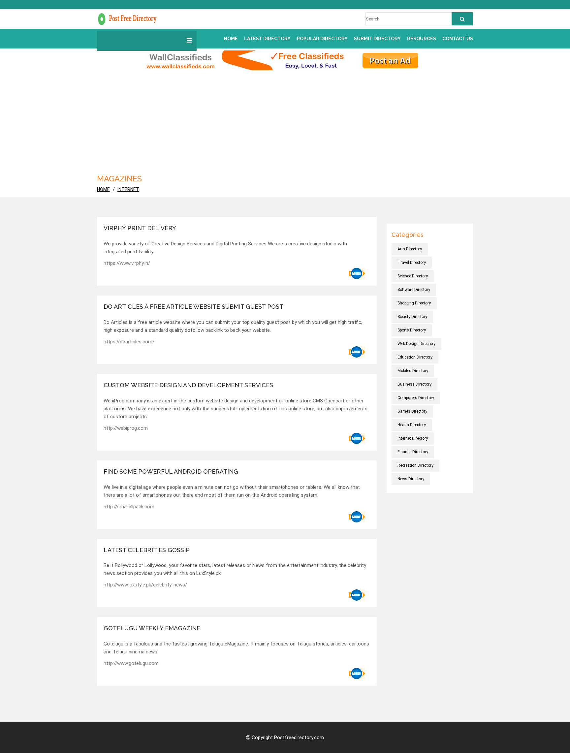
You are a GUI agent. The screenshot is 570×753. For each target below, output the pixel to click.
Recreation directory (415, 465)
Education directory (414, 357)
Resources (421, 38)
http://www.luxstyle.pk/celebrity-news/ (145, 585)
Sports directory (411, 330)
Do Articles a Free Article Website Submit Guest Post (193, 306)
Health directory (411, 425)
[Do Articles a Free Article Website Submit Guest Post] (357, 352)
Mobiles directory (412, 370)
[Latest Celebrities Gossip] (357, 595)
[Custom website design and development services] (357, 438)
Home (231, 38)
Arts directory (409, 249)
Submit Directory (377, 38)
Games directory (412, 411)
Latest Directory (267, 38)
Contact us (457, 38)
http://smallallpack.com (129, 507)
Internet (128, 189)
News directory (410, 479)
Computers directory (415, 397)
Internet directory (412, 438)
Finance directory (412, 452)
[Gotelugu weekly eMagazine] (357, 673)
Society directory (412, 316)
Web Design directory (416, 343)
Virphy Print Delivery (140, 228)
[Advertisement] (285, 120)
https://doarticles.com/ (129, 342)
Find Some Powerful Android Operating (171, 471)
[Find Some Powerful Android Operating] (357, 516)
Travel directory (411, 262)
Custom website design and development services (188, 385)
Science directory (412, 276)
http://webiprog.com (126, 428)
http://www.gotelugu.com (131, 663)
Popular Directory (322, 38)
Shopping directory (414, 303)
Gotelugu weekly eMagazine (152, 628)
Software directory (413, 289)
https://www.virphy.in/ (127, 263)
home (103, 189)
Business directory (414, 384)
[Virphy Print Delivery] (357, 273)
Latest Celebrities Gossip (147, 550)
